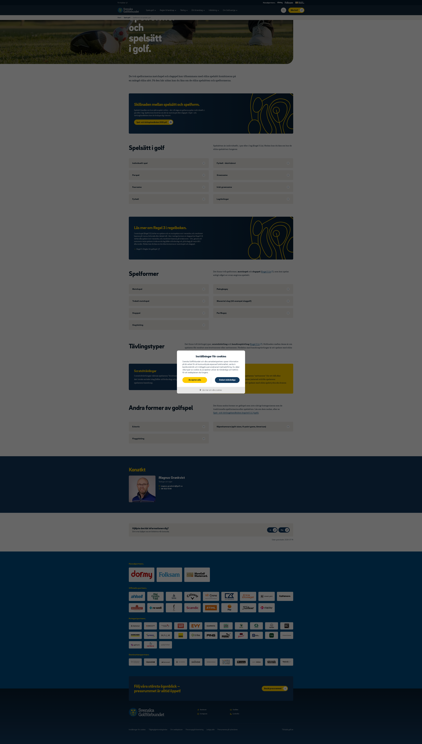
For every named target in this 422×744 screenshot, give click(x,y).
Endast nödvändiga (227, 380)
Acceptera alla (195, 380)
